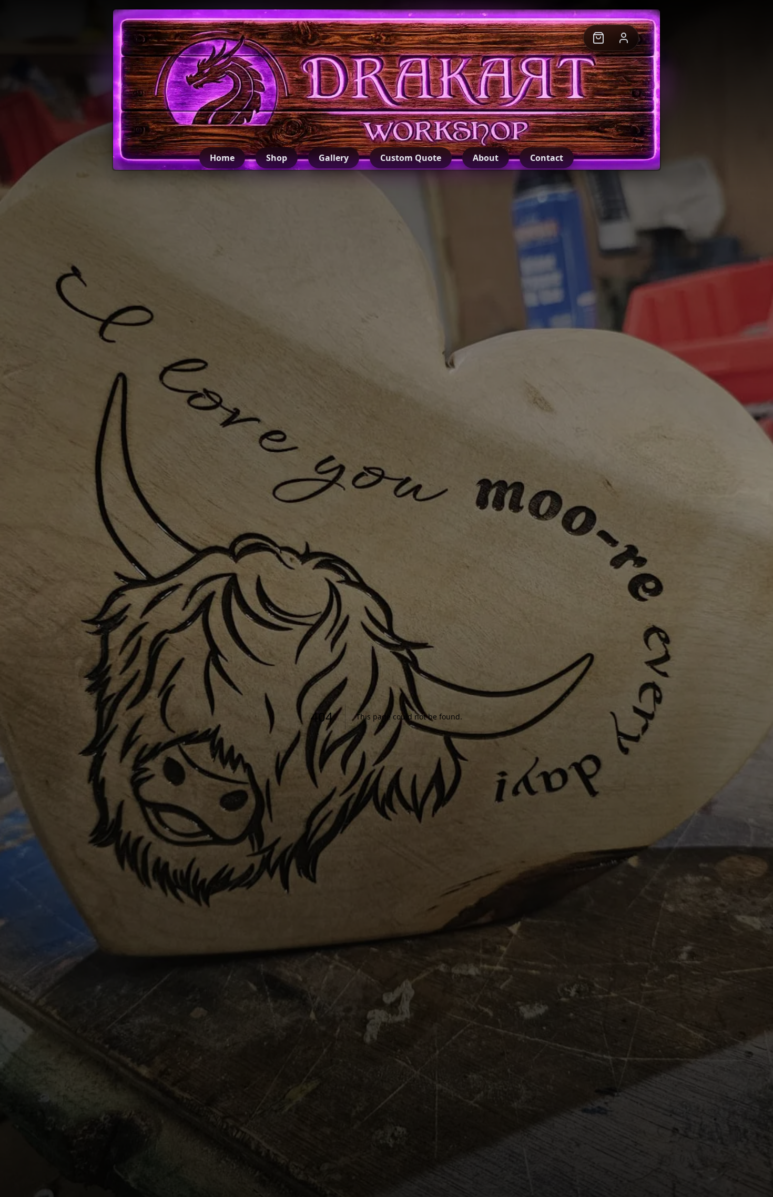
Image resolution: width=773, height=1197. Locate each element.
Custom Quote (410, 158)
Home (222, 158)
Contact (546, 158)
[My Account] (623, 38)
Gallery (334, 158)
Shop (276, 158)
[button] (598, 37)
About (486, 158)
